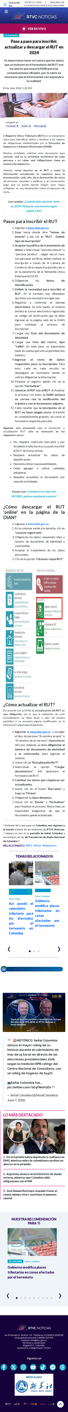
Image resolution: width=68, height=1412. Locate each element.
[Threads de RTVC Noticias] (62, 1367)
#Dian (37, 845)
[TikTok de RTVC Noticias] (43, 1367)
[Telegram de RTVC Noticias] (53, 1367)
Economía (11, 35)
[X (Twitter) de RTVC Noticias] (13, 1367)
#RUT (29, 845)
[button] (30, 951)
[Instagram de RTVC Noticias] (23, 1367)
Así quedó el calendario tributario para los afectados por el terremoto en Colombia (21, 918)
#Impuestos (50, 845)
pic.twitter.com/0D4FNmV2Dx (29, 1087)
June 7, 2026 (16, 1100)
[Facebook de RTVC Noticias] (4, 1367)
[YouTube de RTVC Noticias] (33, 1367)
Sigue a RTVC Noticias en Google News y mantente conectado (35, 969)
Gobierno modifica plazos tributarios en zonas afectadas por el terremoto (31, 1272)
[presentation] (9, 947)
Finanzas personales (20, 892)
